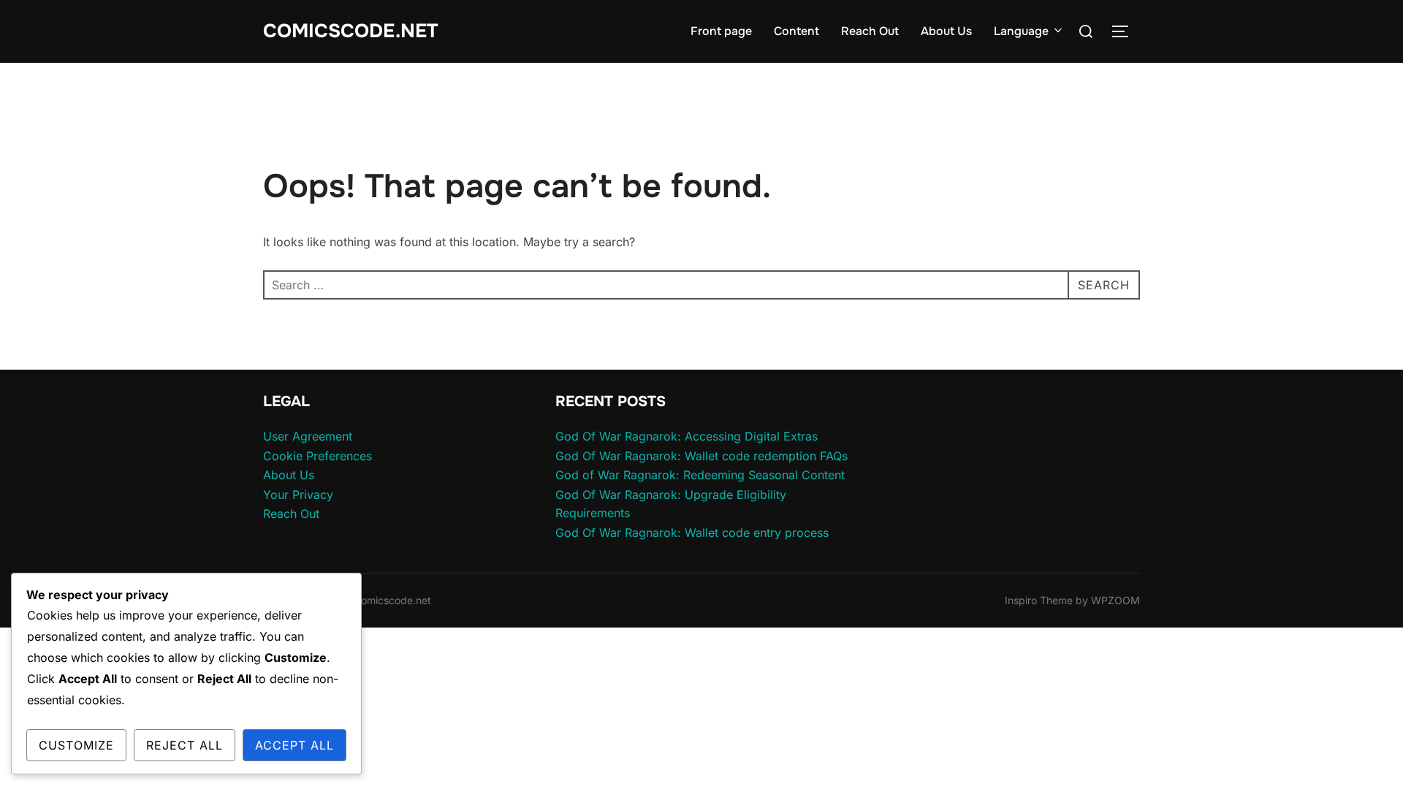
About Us (946, 31)
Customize (76, 745)
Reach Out (870, 31)
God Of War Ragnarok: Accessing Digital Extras (686, 436)
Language (1021, 31)
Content (796, 31)
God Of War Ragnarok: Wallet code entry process (692, 532)
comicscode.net (350, 31)
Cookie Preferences (317, 456)
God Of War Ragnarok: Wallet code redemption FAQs (701, 456)
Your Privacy (298, 494)
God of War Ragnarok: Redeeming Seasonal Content (700, 475)
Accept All (294, 745)
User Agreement (307, 436)
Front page (721, 31)
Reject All (184, 745)
